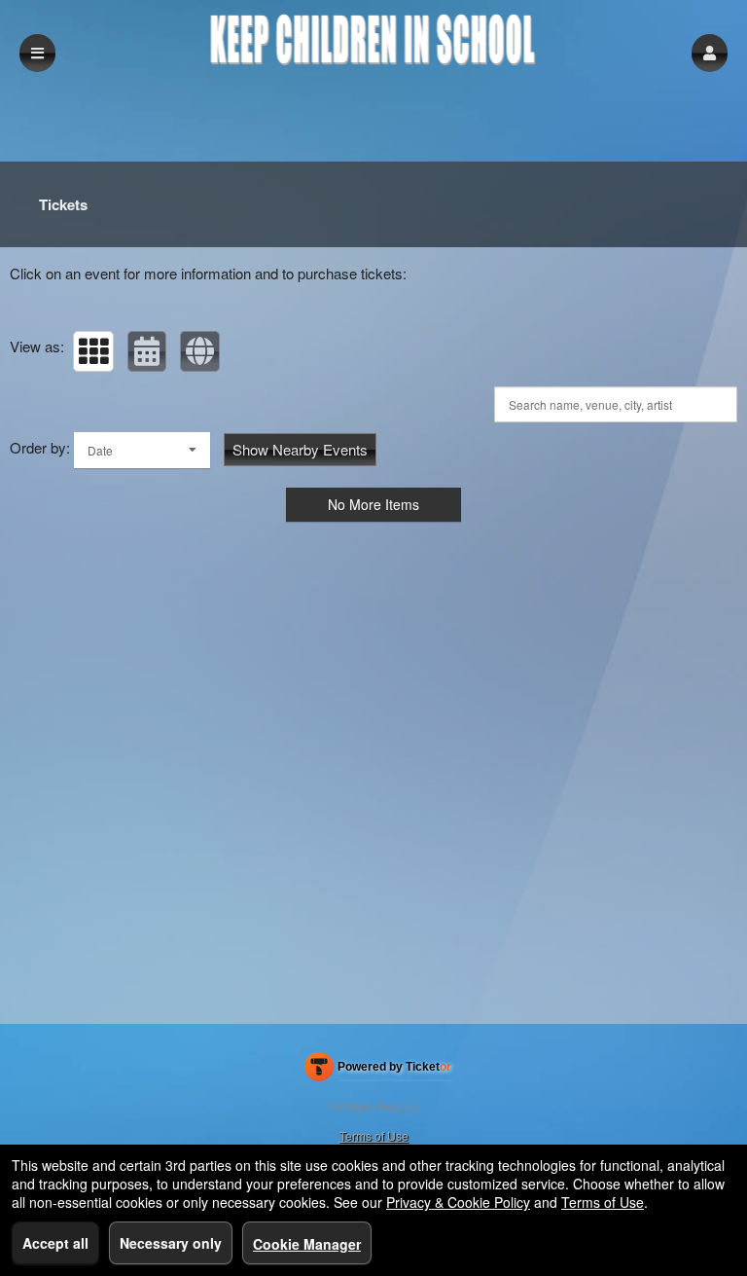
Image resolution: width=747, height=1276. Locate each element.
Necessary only (171, 1243)
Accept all (55, 1243)
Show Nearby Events (300, 449)
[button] (710, 53)
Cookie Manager (307, 1244)
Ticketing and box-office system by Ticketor (377, 1070)
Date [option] (100, 450)
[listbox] (142, 450)
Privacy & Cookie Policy (458, 1202)
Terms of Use (374, 1135)
